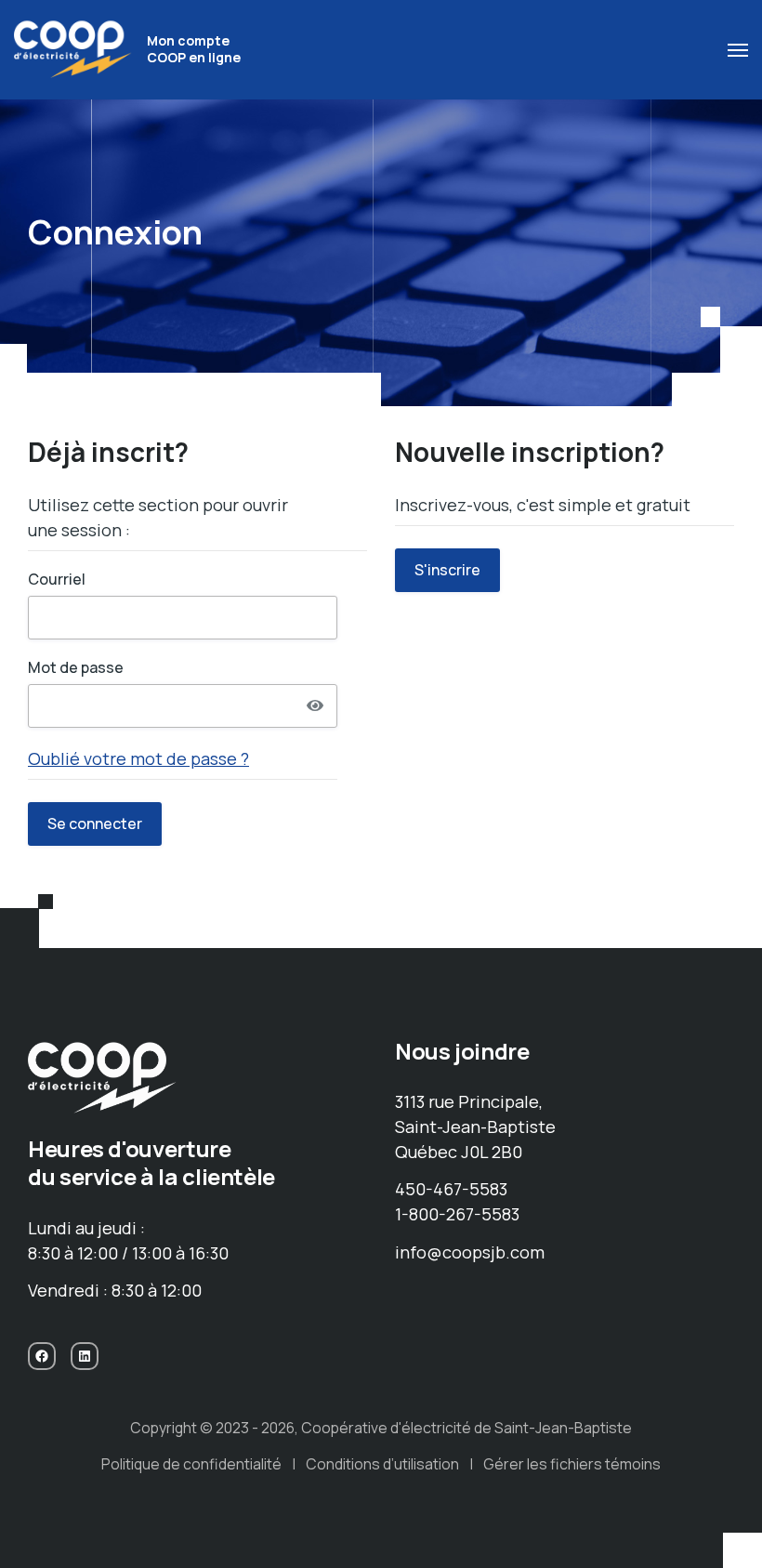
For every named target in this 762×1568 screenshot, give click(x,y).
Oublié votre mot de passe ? (138, 758)
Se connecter (94, 823)
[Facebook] (42, 1356)
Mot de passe (76, 667)
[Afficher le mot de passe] (315, 705)
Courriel (56, 579)
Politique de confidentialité (191, 1464)
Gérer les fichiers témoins (572, 1464)
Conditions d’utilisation (382, 1464)
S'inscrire (447, 570)
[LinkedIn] (84, 1356)
